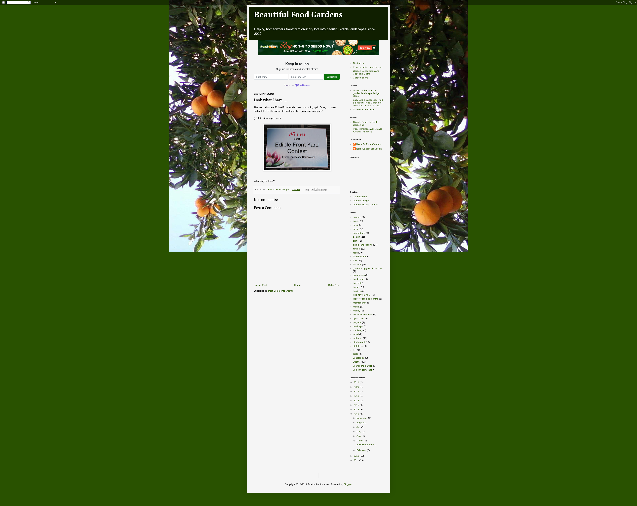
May (359, 431)
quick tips (358, 326)
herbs (356, 287)
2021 (357, 382)
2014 (357, 409)
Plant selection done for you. (368, 67)
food (355, 252)
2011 (356, 460)
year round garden (363, 365)
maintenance (360, 302)
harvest (357, 283)
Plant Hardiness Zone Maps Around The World (367, 130)
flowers (356, 248)
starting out (359, 342)
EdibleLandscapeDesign (369, 148)
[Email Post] (307, 189)
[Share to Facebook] (322, 189)
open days (358, 318)
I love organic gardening (365, 298)
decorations (359, 233)
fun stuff (357, 264)
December (362, 418)
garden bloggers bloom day (367, 268)
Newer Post (261, 285)
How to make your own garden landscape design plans (366, 93)
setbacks (357, 338)
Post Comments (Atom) (280, 290)
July (358, 427)
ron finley (358, 330)
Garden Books (360, 77)
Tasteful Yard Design (364, 109)
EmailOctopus (304, 85)
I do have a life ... (362, 294)
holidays (357, 291)
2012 (357, 456)
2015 (357, 405)
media (356, 306)
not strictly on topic (363, 314)
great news (359, 275)
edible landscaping (363, 244)
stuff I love (358, 346)
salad (356, 334)
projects (357, 322)
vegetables (358, 357)
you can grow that (362, 369)
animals (357, 217)
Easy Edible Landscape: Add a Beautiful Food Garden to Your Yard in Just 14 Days (368, 103)
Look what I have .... (366, 444)
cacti (355, 225)
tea (354, 350)
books (356, 221)
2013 (357, 414)
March (360, 440)
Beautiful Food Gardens (298, 15)
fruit (355, 260)
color (355, 229)
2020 (357, 387)
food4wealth (359, 256)
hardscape (358, 279)
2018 (357, 396)
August (360, 422)
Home (297, 285)
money (356, 310)
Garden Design (361, 200)
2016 (357, 400)
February (361, 450)
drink (355, 240)
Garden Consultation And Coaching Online (366, 72)
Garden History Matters (365, 204)
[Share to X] (319, 189)
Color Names (360, 196)
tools (355, 354)
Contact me (359, 63)
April (359, 436)
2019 (357, 391)
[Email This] (313, 189)
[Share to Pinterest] (325, 189)
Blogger (348, 484)
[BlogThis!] (316, 189)
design (356, 236)
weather (357, 361)
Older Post (333, 285)
